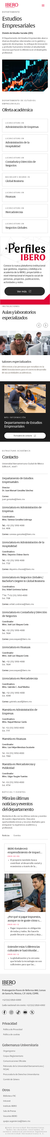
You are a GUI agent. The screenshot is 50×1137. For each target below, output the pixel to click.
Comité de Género (11, 1079)
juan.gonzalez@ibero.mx (13, 499)
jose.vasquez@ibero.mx (20, 639)
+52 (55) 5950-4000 (11, 1000)
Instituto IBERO (10, 1105)
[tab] (5, 836)
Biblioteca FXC (9, 1095)
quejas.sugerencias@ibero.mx (16, 1121)
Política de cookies (11, 1034)
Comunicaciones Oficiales (14, 1061)
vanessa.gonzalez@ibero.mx (22, 534)
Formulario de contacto (23, 435)
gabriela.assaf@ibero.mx (20, 701)
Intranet (6, 1100)
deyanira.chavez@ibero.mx (21, 569)
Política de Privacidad (12, 1029)
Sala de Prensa (9, 1111)
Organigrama (9, 1050)
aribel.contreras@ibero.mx (21, 604)
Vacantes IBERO (10, 1116)
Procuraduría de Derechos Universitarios (21, 1074)
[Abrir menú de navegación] (43, 5)
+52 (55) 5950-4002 (35, 1005)
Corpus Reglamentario (13, 1056)
